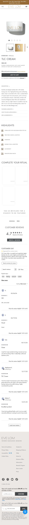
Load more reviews (14, 425)
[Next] (27, 47)
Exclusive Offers (20, 459)
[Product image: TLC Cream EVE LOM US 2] (19, 48)
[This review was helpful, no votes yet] (23, 308)
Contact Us (18, 447)
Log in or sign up (21, 71)
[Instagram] (7, 480)
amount (14, 276)
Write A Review (14, 240)
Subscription (19, 462)
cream (19, 276)
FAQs (17, 453)
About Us (18, 456)
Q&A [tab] (18, 221)
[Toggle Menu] (2, 6)
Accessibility (5, 453)
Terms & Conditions (6, 447)
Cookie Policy (5, 456)
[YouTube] (12, 480)
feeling (8, 276)
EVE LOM (8, 484)
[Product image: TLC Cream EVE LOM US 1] (10, 48)
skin (3, 276)
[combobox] (22, 284)
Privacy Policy (5, 450)
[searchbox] (8, 269)
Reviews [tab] (12, 221)
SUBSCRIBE (21, 494)
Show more (4, 280)
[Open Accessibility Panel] (25, 512)
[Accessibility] (10, 453)
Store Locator (19, 468)
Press (17, 471)
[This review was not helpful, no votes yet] (25, 308)
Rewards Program (20, 465)
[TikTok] (16, 480)
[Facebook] (3, 480)
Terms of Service (7, 519)
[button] (9, 40)
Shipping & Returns (21, 450)
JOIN (23, 509)
